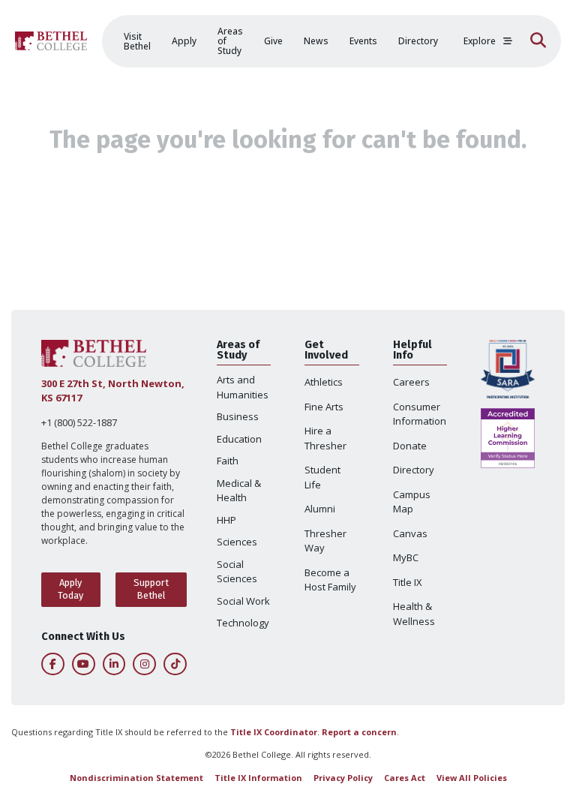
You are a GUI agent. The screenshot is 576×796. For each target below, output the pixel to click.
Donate (410, 445)
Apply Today (70, 589)
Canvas (410, 533)
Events (363, 41)
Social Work (243, 601)
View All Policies (471, 777)
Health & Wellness (414, 613)
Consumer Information (419, 414)
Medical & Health (239, 490)
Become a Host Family (330, 580)
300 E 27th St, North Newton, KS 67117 (112, 391)
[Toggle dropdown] (507, 41)
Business (238, 416)
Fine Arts (324, 406)
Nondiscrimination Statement (136, 777)
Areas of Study (230, 41)
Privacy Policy (343, 777)
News (316, 41)
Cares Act (404, 777)
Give (273, 41)
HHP (226, 520)
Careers (411, 382)
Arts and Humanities (242, 387)
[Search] (538, 41)
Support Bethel (151, 589)
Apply (184, 41)
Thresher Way (325, 541)
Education (239, 439)
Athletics (323, 382)
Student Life (322, 477)
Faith (227, 460)
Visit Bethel (137, 41)
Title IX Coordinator (273, 731)
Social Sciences (237, 571)
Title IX (407, 582)
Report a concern (359, 731)
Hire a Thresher (325, 438)
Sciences (237, 541)
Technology (243, 622)
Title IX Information (258, 777)
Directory (418, 41)
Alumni (319, 508)
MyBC (405, 557)
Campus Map (411, 502)
